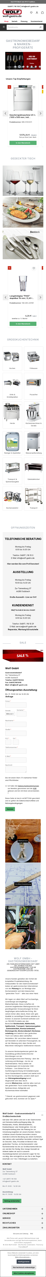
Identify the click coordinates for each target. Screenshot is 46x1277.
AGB (34, 788)
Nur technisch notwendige (24, 1267)
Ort (14, 738)
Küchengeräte (11, 1031)
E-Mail (8, 756)
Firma (7, 701)
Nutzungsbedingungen (13, 803)
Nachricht (8, 765)
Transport (20, 1026)
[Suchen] (40, 27)
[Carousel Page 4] (28, 67)
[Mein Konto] (37, 13)
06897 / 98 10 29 (27, 624)
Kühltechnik (30, 1024)
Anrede (7, 710)
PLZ (7, 738)
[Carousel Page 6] (36, 67)
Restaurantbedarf (27, 1029)
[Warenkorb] (42, 13)
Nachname (9, 720)
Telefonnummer (11, 747)
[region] (23, 61)
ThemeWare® (23, 1247)
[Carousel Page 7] (40, 67)
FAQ (31, 1234)
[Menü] (5, 26)
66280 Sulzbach (23, 591)
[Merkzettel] (31, 13)
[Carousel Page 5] (32, 67)
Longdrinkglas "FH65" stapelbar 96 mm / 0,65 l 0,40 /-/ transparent (21, 297)
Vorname (20, 710)
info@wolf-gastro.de (29, 6)
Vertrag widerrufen (12, 1201)
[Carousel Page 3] (23, 67)
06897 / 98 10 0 (26, 555)
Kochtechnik (19, 1024)
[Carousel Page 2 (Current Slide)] (19, 67)
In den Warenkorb (23, 143)
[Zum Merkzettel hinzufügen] (34, 87)
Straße (8, 729)
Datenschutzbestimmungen (28, 786)
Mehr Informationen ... (23, 1257)
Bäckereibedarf (24, 1031)
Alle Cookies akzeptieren (24, 1273)
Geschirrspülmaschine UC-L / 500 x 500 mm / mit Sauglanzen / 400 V (22, 116)
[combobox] (22, 27)
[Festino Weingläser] (23, 61)
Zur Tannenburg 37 (23, 588)
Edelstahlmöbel (12, 1029)
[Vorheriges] (7, 61)
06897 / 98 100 (14, 6)
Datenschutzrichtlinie (27, 801)
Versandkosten (9, 1240)
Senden (10, 809)
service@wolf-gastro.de (26, 626)
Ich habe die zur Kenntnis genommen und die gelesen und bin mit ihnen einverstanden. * (23, 789)
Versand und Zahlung (20, 1234)
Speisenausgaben (33, 1026)
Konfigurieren (24, 1262)
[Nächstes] (39, 61)
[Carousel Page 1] (15, 67)
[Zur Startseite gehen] (12, 13)
